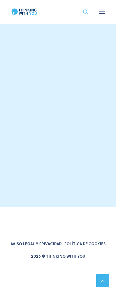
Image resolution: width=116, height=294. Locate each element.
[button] (102, 12)
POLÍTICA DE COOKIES (84, 244)
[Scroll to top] (102, 280)
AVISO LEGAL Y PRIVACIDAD (36, 244)
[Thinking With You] (24, 11)
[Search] (82, 12)
